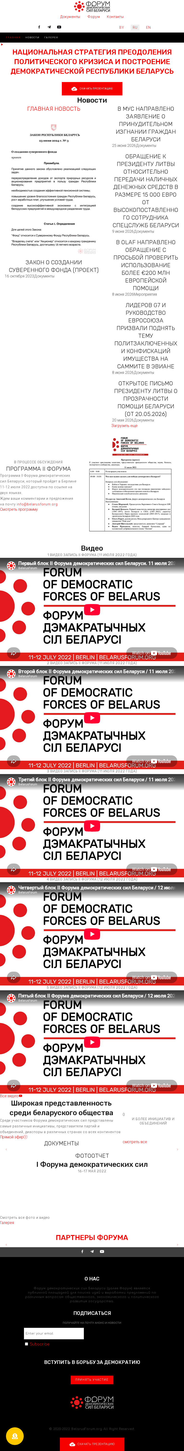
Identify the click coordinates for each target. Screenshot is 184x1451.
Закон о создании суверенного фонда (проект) (54, 266)
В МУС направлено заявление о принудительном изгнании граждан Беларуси (146, 124)
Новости (32, 37)
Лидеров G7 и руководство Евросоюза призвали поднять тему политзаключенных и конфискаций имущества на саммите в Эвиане (145, 336)
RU (135, 27)
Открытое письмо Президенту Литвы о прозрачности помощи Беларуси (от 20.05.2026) (146, 398)
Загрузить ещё (124, 425)
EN (148, 27)
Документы (44, 276)
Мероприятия (145, 294)
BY (121, 27)
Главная (13, 37)
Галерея (51, 37)
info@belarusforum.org (37, 504)
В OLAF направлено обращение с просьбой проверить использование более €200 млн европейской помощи (145, 265)
